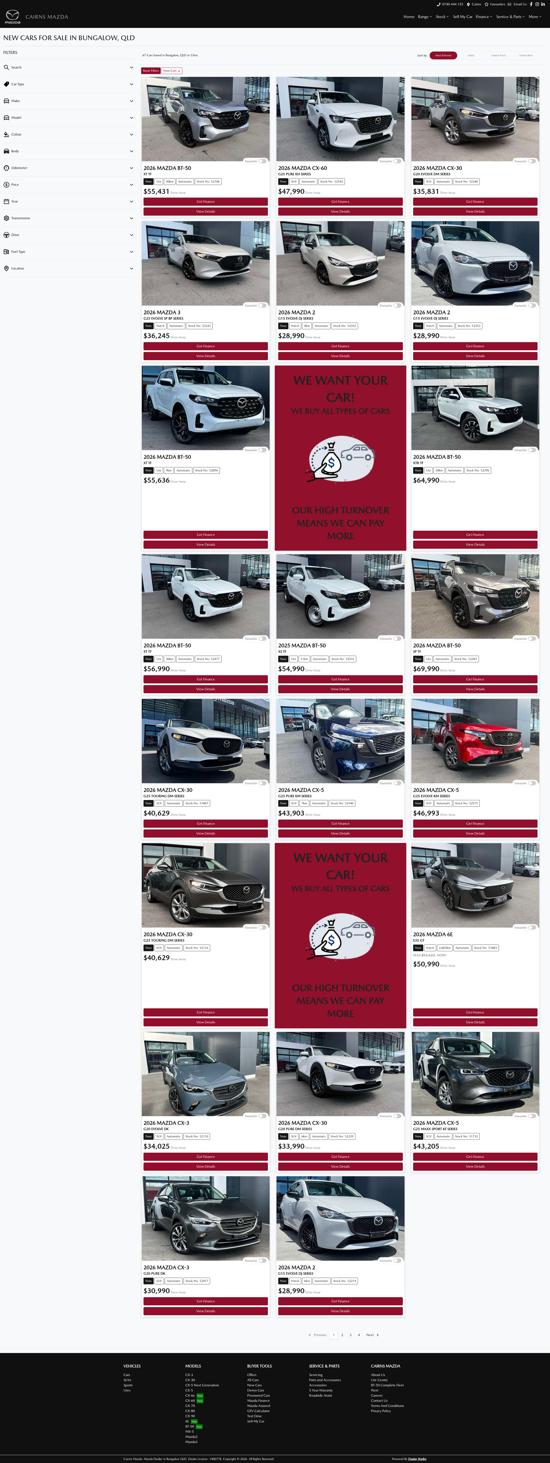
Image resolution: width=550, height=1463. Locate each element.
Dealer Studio (417, 1459)
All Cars (253, 1380)
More (533, 16)
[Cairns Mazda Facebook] (532, 4)
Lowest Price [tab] (499, 55)
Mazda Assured (258, 1406)
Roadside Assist (320, 1395)
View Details (205, 211)
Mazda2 (191, 1437)
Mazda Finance (258, 1401)
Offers (251, 1375)
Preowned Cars (258, 1395)
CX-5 (189, 1390)
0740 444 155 (452, 4)
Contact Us (379, 1401)
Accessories (318, 1385)
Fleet (374, 1390)
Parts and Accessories (325, 1380)
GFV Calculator (258, 1411)
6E (187, 1421)
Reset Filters (151, 70)
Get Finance (206, 202)
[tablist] (484, 55)
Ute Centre (379, 1380)
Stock (440, 16)
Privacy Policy (381, 1411)
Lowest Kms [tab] (526, 55)
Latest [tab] (471, 55)
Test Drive (254, 1416)
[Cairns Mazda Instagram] (538, 4)
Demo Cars (255, 1390)
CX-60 (190, 1401)
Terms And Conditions (387, 1406)
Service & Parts (508, 16)
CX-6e (190, 1395)
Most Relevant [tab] (443, 55)
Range (423, 16)
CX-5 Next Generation (202, 1385)
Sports (128, 1385)
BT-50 (189, 1426)
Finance (482, 16)
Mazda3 (191, 1442)
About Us (378, 1375)
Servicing (315, 1375)
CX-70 (190, 1406)
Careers (376, 1395)
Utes (127, 1390)
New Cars (254, 1385)
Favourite (251, 161)
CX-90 (190, 1416)
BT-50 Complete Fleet (387, 1385)
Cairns (476, 4)
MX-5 (189, 1431)
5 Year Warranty (321, 1390)
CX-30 (190, 1380)
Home (409, 16)
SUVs (127, 1380)
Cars (127, 1375)
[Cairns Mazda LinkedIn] (544, 4)
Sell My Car (462, 16)
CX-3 (189, 1375)
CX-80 (190, 1411)
